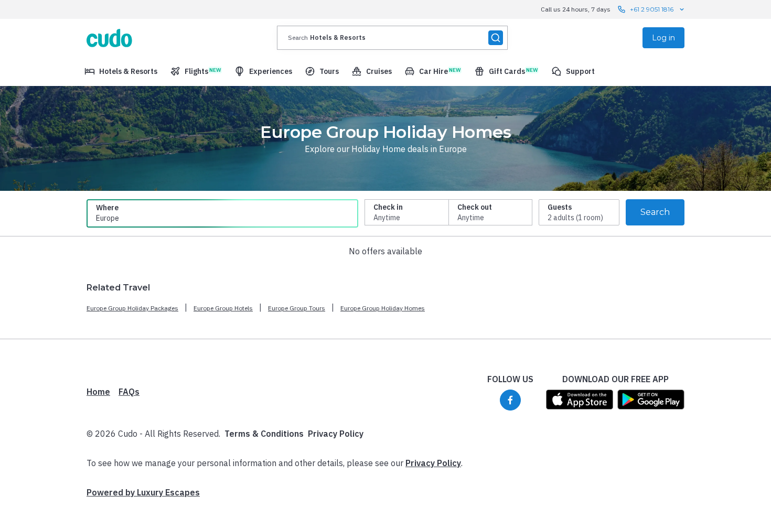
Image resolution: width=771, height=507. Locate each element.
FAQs (129, 391)
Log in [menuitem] (663, 37)
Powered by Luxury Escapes (143, 492)
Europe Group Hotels (223, 308)
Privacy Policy (335, 433)
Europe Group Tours (296, 308)
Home (98, 391)
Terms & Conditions (264, 433)
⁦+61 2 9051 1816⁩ (651, 9)
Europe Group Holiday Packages (132, 308)
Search (655, 212)
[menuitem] (121, 71)
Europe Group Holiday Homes (382, 308)
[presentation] (392, 37)
